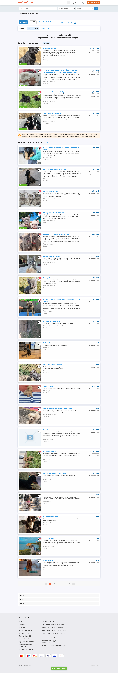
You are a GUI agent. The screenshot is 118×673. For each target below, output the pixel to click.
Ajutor (21, 622)
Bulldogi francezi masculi (52, 278)
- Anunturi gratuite (51, 622)
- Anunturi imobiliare (52, 627)
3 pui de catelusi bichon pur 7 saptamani (57, 408)
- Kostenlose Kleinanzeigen (53, 645)
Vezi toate (46, 43)
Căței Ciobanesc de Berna (52, 113)
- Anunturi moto (50, 638)
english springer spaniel (51, 516)
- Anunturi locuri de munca (53, 630)
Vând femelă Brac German (52, 365)
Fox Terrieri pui (48, 538)
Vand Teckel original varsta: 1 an (54, 473)
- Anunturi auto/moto (52, 625)
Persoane (41, 22)
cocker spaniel (48, 560)
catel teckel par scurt (50, 495)
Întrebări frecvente (25, 630)
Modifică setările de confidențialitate (25, 645)
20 (44, 142)
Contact (21, 625)
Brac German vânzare (51, 430)
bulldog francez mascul (51, 256)
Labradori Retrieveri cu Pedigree (54, 92)
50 (47, 142)
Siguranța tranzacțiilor (26, 642)
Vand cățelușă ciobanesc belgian (54, 169)
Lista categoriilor (24, 639)
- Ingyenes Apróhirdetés (49, 641)
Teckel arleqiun (48, 343)
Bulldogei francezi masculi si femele (56, 234)
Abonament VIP (24, 633)
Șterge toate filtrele (45, 28)
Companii (48, 22)
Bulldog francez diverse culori (53, 213)
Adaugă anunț (94, 2)
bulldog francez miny (50, 191)
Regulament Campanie (26, 649)
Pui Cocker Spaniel (49, 451)
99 (63, 584)
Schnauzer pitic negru (50, 48)
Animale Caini (32, 28)
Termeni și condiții (25, 636)
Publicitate (22, 627)
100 (69, 584)
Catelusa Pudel (48, 386)
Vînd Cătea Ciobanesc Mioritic (53, 321)
